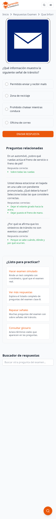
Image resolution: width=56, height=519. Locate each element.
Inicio (5, 14)
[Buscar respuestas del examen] (44, 5)
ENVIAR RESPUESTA (28, 134)
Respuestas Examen (25, 14)
